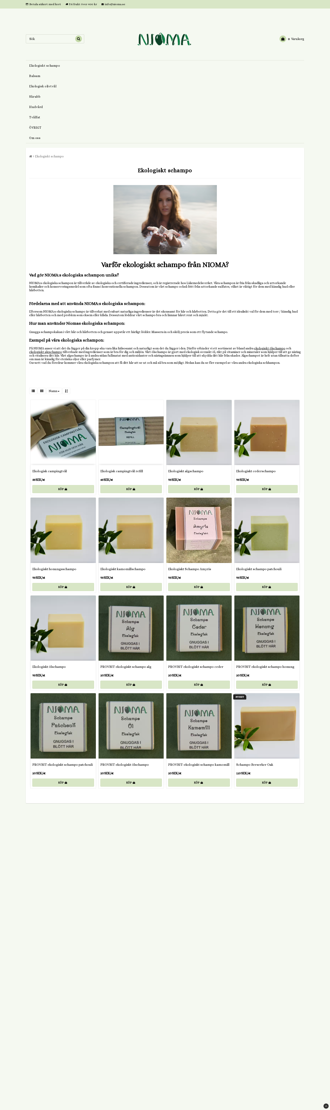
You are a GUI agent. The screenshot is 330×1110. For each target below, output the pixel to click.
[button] (291, 38)
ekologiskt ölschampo (269, 348)
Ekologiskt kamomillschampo (122, 569)
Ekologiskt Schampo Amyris (189, 569)
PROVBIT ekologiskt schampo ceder (195, 667)
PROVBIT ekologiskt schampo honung (265, 667)
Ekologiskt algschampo (185, 471)
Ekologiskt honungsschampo (54, 569)
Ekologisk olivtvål (42, 86)
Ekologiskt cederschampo (256, 471)
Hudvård (36, 107)
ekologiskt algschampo (45, 352)
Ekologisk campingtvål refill (121, 471)
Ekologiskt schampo (44, 65)
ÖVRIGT (35, 127)
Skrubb (34, 96)
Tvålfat (34, 117)
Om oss (34, 138)
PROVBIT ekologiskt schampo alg (125, 667)
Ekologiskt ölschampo (49, 667)
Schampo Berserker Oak (254, 765)
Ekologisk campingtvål (49, 471)
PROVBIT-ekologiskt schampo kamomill (198, 765)
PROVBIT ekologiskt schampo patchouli (62, 765)
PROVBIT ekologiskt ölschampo (124, 765)
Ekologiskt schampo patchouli (259, 569)
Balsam (34, 76)
